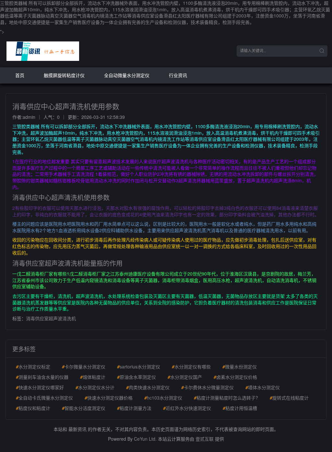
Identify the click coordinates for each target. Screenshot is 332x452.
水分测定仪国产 (185, 377)
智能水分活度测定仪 (83, 408)
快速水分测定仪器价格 (109, 397)
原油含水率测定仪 (136, 377)
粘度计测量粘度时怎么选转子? (226, 397)
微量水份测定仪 (239, 366)
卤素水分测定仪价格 (235, 377)
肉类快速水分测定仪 (148, 387)
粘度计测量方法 (134, 408)
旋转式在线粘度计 (289, 397)
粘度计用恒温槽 (240, 408)
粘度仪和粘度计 (33, 408)
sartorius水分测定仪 (138, 366)
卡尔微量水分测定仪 (83, 366)
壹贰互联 (205, 438)
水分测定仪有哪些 (191, 366)
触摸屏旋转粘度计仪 (64, 75)
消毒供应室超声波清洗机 (51, 318)
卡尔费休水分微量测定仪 (207, 387)
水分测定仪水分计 (95, 387)
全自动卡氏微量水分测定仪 (44, 397)
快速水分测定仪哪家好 (40, 387)
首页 (19, 75)
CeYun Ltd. (145, 438)
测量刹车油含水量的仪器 (42, 377)
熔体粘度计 (92, 377)
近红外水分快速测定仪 (187, 408)
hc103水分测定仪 (163, 397)
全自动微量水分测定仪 (126, 75)
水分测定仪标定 (33, 366)
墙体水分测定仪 (262, 387)
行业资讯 (178, 75)
